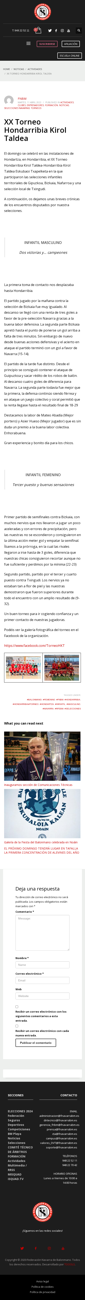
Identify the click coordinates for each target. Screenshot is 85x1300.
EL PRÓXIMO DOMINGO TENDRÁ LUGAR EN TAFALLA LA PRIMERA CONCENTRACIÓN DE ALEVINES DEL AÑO (41, 850)
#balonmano (34, 700)
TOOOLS (69, 1264)
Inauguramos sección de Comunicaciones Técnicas (38, 785)
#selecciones (73, 709)
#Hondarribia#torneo (26, 704)
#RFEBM (59, 709)
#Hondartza (47, 704)
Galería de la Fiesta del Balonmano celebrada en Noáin (41, 842)
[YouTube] (68, 30)
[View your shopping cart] (38, 30)
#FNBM (59, 700)
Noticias (64, 105)
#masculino (73, 704)
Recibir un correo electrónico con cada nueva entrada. (42, 1033)
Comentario (24, 912)
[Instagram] (62, 30)
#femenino (49, 700)
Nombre (22, 958)
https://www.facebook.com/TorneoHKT (34, 645)
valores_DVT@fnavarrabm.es (58, 1143)
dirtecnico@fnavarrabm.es (60, 1120)
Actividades (67, 102)
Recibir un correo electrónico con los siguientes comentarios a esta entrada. (40, 1016)
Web (18, 989)
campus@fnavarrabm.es (61, 1138)
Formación (51, 105)
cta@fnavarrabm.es (64, 1134)
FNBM (22, 99)
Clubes (22, 105)
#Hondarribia (72, 700)
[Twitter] (50, 30)
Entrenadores (35, 105)
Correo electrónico (29, 973)
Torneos (36, 108)
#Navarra (48, 709)
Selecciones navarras (17, 108)
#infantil (60, 704)
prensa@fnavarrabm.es (62, 1129)
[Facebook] (56, 30)
